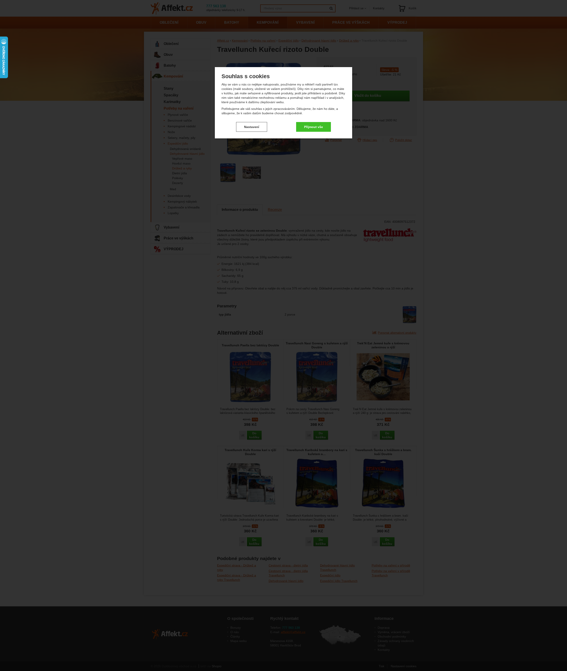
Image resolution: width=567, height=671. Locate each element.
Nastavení (251, 127)
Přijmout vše (313, 127)
